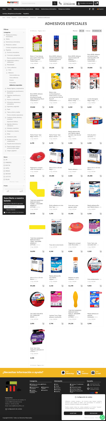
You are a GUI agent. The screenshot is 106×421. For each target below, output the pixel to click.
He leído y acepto (15, 212)
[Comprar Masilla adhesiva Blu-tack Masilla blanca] (100, 213)
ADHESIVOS (33, 17)
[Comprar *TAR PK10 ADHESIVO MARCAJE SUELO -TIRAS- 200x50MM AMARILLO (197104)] (43, 251)
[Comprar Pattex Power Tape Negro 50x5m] (43, 143)
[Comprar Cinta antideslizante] (100, 285)
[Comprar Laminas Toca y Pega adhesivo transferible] (62, 323)
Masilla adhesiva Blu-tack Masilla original (55, 277)
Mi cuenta (58, 389)
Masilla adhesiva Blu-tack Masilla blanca (94, 206)
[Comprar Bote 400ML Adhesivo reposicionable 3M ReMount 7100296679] (81, 67)
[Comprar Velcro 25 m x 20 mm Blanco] (43, 285)
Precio (6, 186)
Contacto (57, 388)
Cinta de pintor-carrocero (91, 135)
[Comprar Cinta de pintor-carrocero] (100, 143)
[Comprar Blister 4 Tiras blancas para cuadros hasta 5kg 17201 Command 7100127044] (43, 67)
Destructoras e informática (48, 9)
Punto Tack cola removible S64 (93, 244)
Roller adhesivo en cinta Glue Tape (56, 206)
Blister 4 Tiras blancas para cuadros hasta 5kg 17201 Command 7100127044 (37, 58)
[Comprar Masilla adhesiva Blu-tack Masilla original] (62, 285)
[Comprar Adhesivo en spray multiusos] (81, 285)
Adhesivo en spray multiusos (73, 278)
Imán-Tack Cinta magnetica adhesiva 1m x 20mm (37, 349)
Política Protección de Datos (76, 391)
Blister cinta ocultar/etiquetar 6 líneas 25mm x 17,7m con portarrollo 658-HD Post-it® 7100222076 (56, 96)
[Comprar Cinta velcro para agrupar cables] (81, 213)
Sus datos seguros (76, 389)
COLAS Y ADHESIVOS (23, 17)
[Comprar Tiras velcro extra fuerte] (62, 251)
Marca (5, 157)
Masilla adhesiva (75, 169)
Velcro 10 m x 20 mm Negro (55, 168)
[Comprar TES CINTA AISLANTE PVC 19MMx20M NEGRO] (43, 323)
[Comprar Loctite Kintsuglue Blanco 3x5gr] (81, 107)
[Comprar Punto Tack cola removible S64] (100, 251)
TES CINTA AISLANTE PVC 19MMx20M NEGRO (36, 315)
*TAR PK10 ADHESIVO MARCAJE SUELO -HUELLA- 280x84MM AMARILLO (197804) (74, 314)
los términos (20, 212)
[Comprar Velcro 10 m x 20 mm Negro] (62, 175)
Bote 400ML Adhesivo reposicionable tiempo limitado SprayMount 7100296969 (55, 58)
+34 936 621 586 (69, 4)
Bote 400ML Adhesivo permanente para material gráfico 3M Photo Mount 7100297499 (93, 58)
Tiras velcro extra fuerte (56, 245)
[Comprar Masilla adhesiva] (81, 175)
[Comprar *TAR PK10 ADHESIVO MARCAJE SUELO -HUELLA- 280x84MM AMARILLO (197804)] (81, 323)
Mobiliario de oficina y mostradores (23, 9)
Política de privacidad (89, 417)
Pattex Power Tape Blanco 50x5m (55, 135)
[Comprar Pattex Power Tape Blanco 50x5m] (62, 143)
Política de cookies (99, 417)
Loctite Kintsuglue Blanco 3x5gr (74, 99)
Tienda (10, 9)
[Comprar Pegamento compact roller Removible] (81, 251)
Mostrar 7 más (14, 181)
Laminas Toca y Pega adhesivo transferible (55, 316)
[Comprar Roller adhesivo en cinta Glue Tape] (62, 213)
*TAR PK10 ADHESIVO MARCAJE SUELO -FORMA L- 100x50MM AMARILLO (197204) (36, 204)
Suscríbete (11, 210)
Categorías (7, 32)
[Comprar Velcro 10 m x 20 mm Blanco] (100, 175)
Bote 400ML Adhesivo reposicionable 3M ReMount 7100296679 (74, 58)
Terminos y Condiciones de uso (76, 384)
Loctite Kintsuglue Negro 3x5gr (93, 99)
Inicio (4, 9)
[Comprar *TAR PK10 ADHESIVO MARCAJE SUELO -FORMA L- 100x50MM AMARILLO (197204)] (43, 213)
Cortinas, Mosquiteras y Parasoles (11, 13)
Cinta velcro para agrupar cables (73, 206)
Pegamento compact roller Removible (74, 244)
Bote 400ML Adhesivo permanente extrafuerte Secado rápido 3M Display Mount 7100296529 (37, 97)
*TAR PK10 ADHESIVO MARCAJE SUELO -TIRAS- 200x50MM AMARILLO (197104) (36, 241)
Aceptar (73, 413)
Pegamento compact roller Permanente (37, 168)
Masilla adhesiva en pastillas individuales (92, 315)
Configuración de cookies (14, 409)
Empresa (57, 391)
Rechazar (93, 413)
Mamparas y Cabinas (64, 9)
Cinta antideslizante (94, 279)
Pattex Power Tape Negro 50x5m (36, 135)
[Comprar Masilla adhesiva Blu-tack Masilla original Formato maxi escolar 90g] (81, 143)
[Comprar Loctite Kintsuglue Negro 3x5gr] (100, 107)
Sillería (37, 9)
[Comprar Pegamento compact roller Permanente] (43, 175)
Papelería (26, 13)
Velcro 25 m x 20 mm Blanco (36, 278)
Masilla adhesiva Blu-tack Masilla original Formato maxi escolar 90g (74, 134)
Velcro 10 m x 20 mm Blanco (93, 168)
